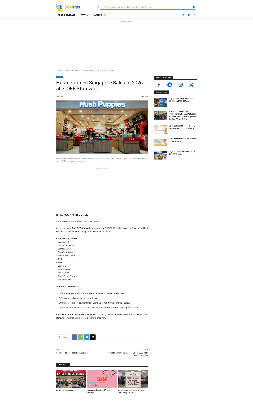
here (92, 318)
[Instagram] (182, 15)
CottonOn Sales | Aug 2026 (66, 390)
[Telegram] (188, 15)
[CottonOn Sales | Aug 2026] (71, 379)
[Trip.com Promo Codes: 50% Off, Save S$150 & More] (160, 102)
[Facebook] (176, 15)
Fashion (66, 70)
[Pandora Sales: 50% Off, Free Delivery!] (102, 379)
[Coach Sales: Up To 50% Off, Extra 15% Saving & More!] (133, 379)
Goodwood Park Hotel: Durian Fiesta (72, 353)
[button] (147, 7)
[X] (194, 15)
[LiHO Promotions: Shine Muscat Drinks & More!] (160, 142)
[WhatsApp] (80, 337)
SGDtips (59, 70)
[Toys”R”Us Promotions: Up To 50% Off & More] (160, 155)
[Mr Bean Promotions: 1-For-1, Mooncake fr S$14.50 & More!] (160, 129)
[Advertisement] (126, 44)
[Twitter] (191, 85)
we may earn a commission (76, 161)
